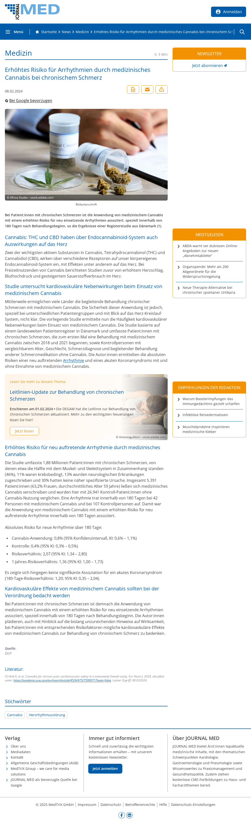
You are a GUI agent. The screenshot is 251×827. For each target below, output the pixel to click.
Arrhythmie (73, 360)
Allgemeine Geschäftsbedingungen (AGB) (44, 763)
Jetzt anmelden (105, 768)
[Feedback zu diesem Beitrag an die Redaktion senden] (161, 89)
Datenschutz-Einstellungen (193, 804)
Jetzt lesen (24, 431)
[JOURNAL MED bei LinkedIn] (129, 815)
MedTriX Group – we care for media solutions (40, 771)
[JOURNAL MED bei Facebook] (122, 815)
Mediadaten (21, 752)
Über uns (18, 746)
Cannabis (15, 714)
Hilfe (163, 804)
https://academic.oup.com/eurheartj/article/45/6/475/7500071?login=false (62, 680)
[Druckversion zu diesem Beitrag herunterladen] (133, 89)
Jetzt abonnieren (207, 65)
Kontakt (17, 757)
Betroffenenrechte (140, 804)
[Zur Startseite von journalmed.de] (32, 12)
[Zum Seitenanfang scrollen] (242, 818)
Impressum (87, 804)
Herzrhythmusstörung (47, 714)
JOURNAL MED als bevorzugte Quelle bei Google (44, 782)
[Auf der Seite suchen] (242, 32)
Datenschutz (110, 804)
